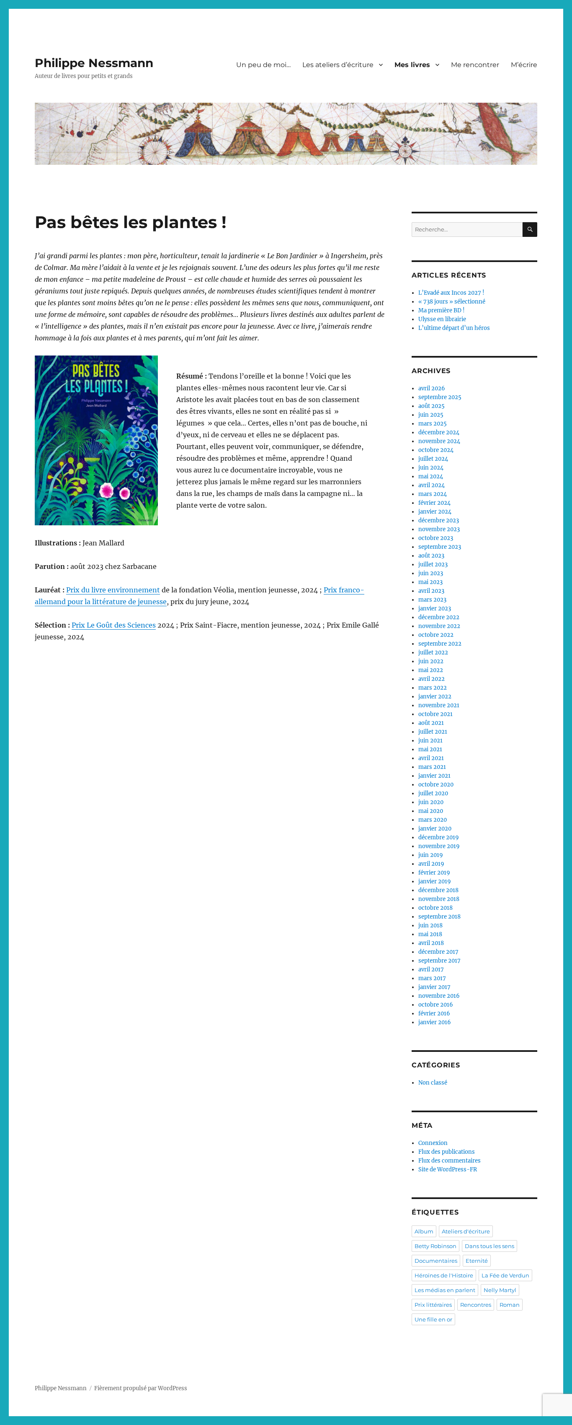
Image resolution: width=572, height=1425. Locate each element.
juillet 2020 (433, 793)
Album (424, 1231)
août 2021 (431, 723)
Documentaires (436, 1260)
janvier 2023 (434, 608)
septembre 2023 (439, 546)
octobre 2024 (435, 450)
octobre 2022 (435, 635)
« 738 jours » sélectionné (451, 301)
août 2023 (431, 555)
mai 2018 (430, 934)
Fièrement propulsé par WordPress (140, 1388)
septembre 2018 (439, 916)
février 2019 (434, 872)
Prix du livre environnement (113, 590)
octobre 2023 (435, 538)
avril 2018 (431, 943)
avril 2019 (431, 863)
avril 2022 (431, 679)
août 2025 (431, 406)
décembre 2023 (438, 520)
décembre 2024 (438, 432)
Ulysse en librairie (442, 319)
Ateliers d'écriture (466, 1231)
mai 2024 (430, 476)
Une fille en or (433, 1319)
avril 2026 (431, 388)
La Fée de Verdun (505, 1275)
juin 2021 (430, 740)
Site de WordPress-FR (447, 1169)
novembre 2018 (438, 899)
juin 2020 (430, 802)
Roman (510, 1304)
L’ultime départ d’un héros (454, 328)
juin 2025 (430, 414)
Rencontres (475, 1304)
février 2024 (434, 502)
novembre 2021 (438, 705)
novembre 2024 (439, 441)
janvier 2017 (434, 987)
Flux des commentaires (449, 1160)
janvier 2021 (434, 775)
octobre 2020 (435, 784)
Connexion (433, 1143)
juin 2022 (430, 661)
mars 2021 (432, 767)
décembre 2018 (438, 890)
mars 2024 (432, 494)
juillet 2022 (433, 652)
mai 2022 (430, 670)
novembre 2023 (439, 529)
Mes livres (412, 65)
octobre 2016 (435, 1004)
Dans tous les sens (489, 1246)
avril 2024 (431, 485)
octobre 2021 (435, 714)
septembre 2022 (439, 643)
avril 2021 (431, 758)
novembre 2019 (439, 846)
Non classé (432, 1082)
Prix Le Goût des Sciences (114, 625)
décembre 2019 (438, 837)
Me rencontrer (475, 65)
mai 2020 (430, 811)
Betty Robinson (435, 1246)
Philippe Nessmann (94, 63)
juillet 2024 (433, 458)
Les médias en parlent (445, 1290)
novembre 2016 (439, 995)
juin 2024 (430, 467)
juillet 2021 (432, 731)
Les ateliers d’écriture (338, 65)
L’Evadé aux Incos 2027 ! (451, 292)
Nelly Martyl (500, 1290)
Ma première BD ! (441, 310)
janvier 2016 (434, 1022)
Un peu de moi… (263, 65)
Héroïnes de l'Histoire (444, 1275)
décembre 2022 (438, 617)
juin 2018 (430, 925)
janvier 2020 (434, 828)
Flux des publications (446, 1151)
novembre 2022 (439, 626)
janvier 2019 (434, 881)
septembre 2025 (439, 397)
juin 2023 (430, 573)
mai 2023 (430, 582)
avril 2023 (431, 590)
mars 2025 (432, 423)
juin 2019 (430, 855)
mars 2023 (432, 599)
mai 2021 (430, 749)
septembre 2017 (439, 960)
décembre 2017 (438, 951)
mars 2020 (432, 819)
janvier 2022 (434, 696)
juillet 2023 (433, 564)
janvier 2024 (434, 511)
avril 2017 (431, 969)
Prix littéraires (433, 1304)
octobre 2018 (435, 907)
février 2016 (434, 1013)
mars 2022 (432, 687)
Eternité (477, 1260)
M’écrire (524, 65)
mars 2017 (432, 978)
